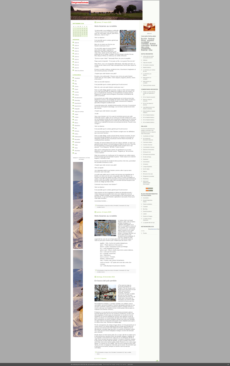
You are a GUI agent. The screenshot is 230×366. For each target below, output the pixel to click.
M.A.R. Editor (146, 169)
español (150, 40)
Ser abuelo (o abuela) (148, 65)
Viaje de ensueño (147, 62)
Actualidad (77, 78)
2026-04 (77, 45)
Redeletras (146, 178)
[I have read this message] (228, 364)
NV (144, 97)
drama (153, 43)
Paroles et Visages (147, 216)
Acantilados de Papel (148, 136)
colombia (145, 45)
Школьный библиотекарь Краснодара (146, 183)
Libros (76, 120)
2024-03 (77, 67)
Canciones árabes (147, 142)
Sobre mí (149, 33)
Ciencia (76, 86)
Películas (77, 131)
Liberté (145, 214)
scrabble (145, 42)
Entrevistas (77, 100)
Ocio (76, 128)
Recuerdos (77, 139)
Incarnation (146, 198)
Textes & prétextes (147, 204)
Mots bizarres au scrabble (106, 26)
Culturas (77, 95)
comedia (145, 44)
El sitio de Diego (147, 157)
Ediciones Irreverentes (148, 149)
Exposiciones (78, 106)
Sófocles (145, 60)
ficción (144, 38)
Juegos (76, 114)
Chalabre (145, 206)
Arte (76, 81)
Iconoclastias (146, 161)
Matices (145, 171)
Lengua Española (147, 166)
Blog (76, 83)
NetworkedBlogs (144, 229)
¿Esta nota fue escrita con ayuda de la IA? (149, 93)
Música (76, 122)
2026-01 (77, 51)
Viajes (76, 147)
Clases (76, 89)
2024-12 (77, 62)
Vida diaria (77, 150)
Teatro (76, 145)
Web (76, 153)
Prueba (145, 233)
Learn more (130, 364)
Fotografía (77, 108)
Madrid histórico (147, 67)
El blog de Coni (147, 152)
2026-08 (77, 42)
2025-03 (77, 56)
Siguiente (104, 358)
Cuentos (77, 92)
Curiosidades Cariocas (148, 147)
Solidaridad (77, 142)
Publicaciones (78, 136)
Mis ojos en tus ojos (148, 174)
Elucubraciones (78, 97)
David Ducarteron (147, 211)
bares (98, 353)
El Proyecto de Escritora (149, 154)
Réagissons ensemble (148, 176)
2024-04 (77, 65)
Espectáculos (78, 103)
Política (76, 134)
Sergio (144, 91)
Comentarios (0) (122, 205)
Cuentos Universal (147, 144)
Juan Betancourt (147, 107)
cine (150, 50)
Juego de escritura (79, 111)
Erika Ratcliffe (146, 111)
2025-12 (77, 54)
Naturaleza (77, 125)
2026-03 (77, 48)
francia (144, 50)
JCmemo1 (145, 164)
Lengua (76, 117)
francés (103, 207)
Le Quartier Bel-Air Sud (148, 222)
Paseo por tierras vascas (149, 85)
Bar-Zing (145, 209)
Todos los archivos (79, 70)
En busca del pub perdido (106, 281)
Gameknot (145, 159)
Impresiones (154, 229)
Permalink (116, 205)
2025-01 (77, 59)
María (144, 99)
